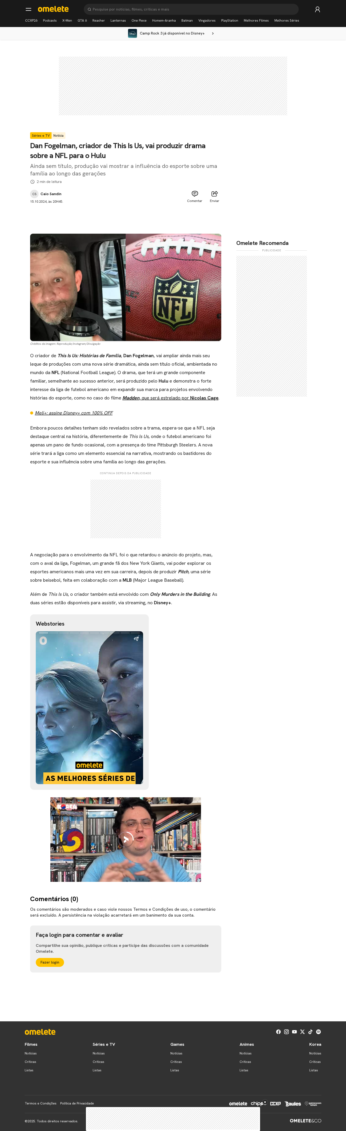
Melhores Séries (286, 20)
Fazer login (49, 962)
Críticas (30, 1062)
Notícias (31, 1053)
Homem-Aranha (164, 20)
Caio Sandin (50, 194)
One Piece (139, 20)
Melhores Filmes (256, 20)
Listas (29, 1070)
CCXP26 (31, 20)
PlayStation (229, 20)
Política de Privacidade (77, 1103)
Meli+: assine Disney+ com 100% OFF (74, 413)
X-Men (67, 20)
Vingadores (207, 20)
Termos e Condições (40, 1103)
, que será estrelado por (170, 398)
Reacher (99, 20)
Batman (187, 20)
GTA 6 (82, 20)
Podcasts (50, 20)
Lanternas (118, 20)
